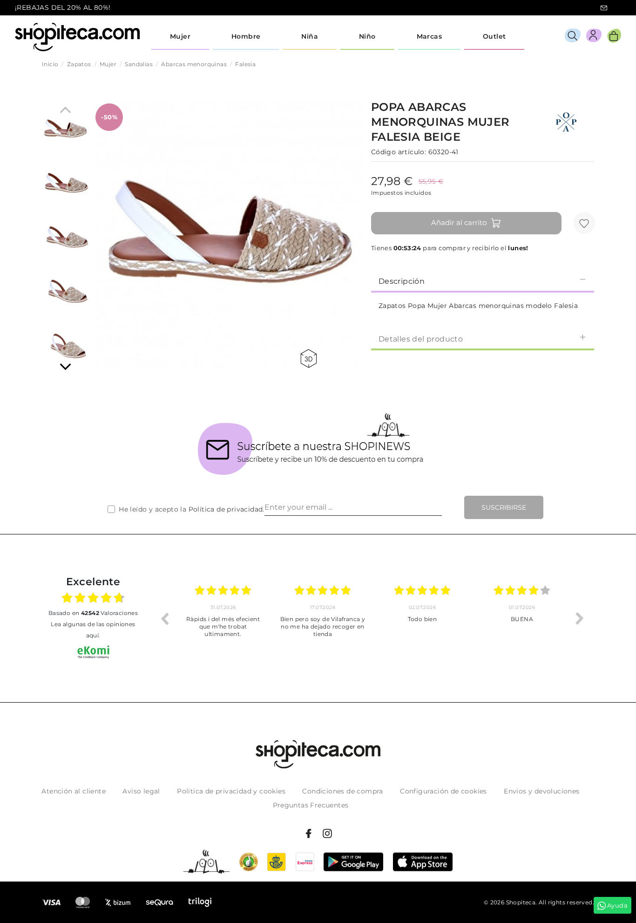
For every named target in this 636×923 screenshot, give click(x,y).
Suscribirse (503, 507)
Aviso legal (141, 791)
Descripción (402, 281)
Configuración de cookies (443, 791)
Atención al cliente (73, 791)
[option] (223, 618)
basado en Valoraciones (93, 612)
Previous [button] (164, 618)
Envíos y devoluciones (541, 791)
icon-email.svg (604, 8)
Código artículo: (398, 152)
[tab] (482, 280)
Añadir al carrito (459, 222)
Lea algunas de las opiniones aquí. (93, 630)
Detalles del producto (421, 339)
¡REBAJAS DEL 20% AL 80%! (63, 7)
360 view (310, 358)
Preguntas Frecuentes (311, 805)
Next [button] (579, 618)
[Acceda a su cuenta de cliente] (594, 37)
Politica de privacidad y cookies (231, 791)
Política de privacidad (226, 509)
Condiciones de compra (342, 791)
